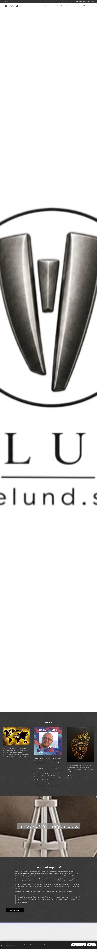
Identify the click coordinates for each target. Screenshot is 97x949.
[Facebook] (3, 1)
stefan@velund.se (81, 1)
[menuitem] (46, 6)
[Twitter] (5, 1)
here (60, 786)
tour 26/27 (21, 888)
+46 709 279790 (91, 1)
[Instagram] (8, 1)
